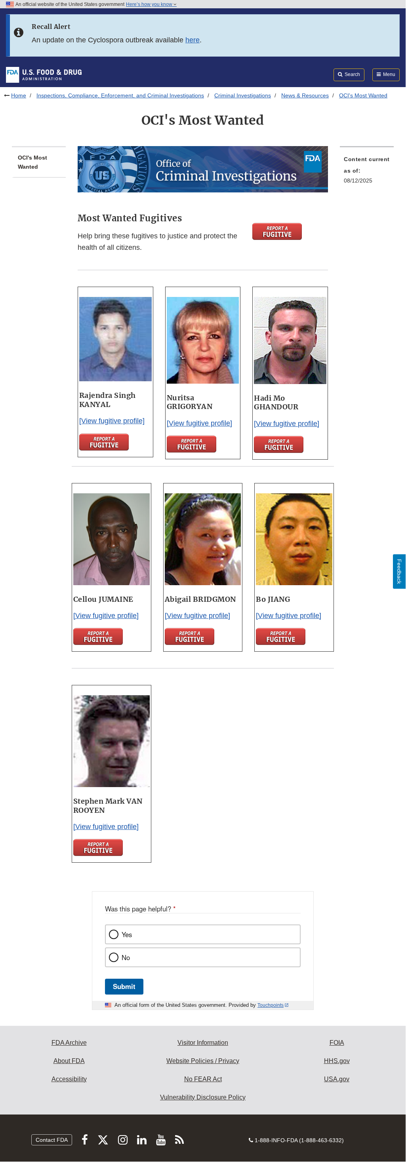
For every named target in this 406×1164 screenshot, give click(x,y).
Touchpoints (270, 1005)
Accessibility (69, 1079)
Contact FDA (52, 1140)
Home (18, 95)
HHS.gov (337, 1060)
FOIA (337, 1042)
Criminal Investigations (242, 95)
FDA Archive (69, 1042)
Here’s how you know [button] (149, 4)
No (126, 957)
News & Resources (305, 95)
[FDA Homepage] (44, 74)
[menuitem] (367, 172)
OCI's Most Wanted (32, 162)
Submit (124, 986)
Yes (127, 934)
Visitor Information (202, 1042)
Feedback (399, 571)
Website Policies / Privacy (202, 1060)
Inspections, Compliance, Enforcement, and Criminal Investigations (120, 95)
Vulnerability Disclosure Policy (203, 1097)
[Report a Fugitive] (277, 231)
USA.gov (336, 1079)
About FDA (69, 1060)
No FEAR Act (203, 1079)
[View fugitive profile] (112, 421)
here (192, 40)
